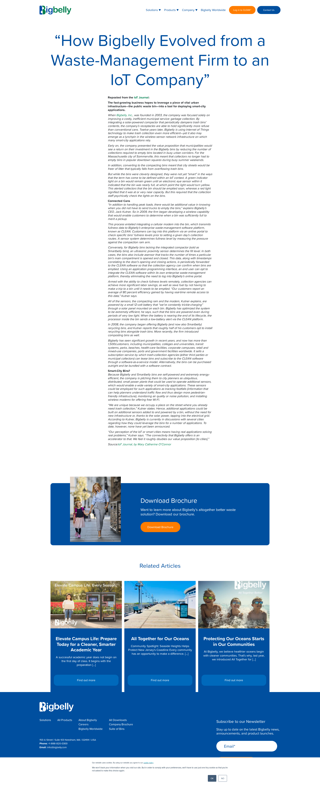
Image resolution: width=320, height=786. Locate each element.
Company (188, 10)
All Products (64, 720)
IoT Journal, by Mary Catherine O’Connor (144, 444)
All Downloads (118, 720)
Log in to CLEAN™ (242, 9)
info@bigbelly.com (57, 747)
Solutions (152, 10)
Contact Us (268, 9)
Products (170, 10)
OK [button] (212, 778)
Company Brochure (121, 724)
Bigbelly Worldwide (213, 10)
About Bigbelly (87, 720)
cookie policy (148, 762)
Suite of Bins (116, 729)
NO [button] (222, 778)
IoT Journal (141, 97)
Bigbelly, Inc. (124, 115)
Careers (83, 724)
